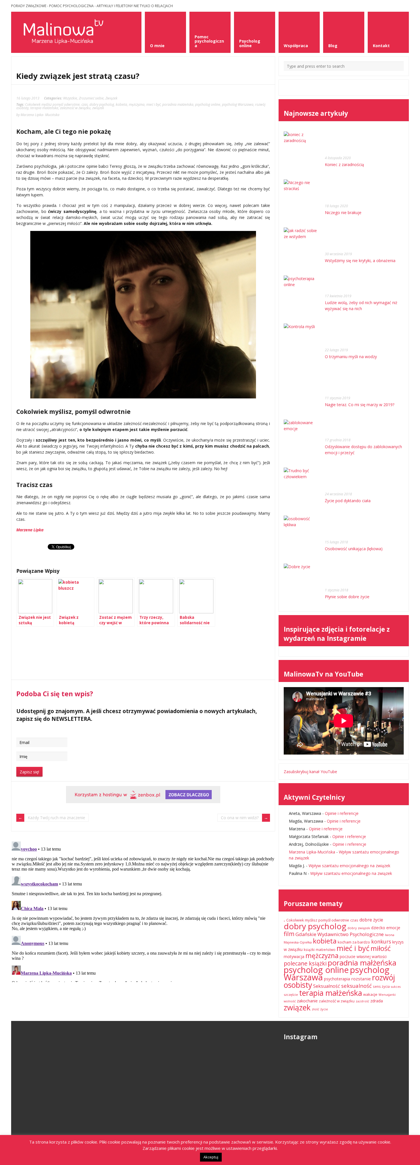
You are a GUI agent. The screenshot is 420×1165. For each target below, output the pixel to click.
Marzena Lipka (29, 529)
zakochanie (307, 1001)
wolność (290, 1001)
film (289, 934)
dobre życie (371, 920)
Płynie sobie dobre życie (347, 596)
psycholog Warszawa (237, 104)
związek (98, 107)
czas (84, 104)
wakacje (370, 994)
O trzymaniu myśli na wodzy (351, 356)
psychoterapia (337, 979)
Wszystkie (70, 98)
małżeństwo (325, 949)
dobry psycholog (101, 104)
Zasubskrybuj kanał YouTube (310, 771)
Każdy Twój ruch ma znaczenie (56, 817)
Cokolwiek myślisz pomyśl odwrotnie (52, 104)
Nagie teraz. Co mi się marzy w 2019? (359, 404)
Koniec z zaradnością (344, 164)
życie (324, 1009)
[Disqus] (143, 910)
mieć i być (153, 104)
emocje (393, 927)
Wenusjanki (387, 995)
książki (309, 949)
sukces (396, 987)
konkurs (381, 941)
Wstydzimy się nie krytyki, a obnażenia (360, 260)
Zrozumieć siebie (91, 98)
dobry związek (358, 928)
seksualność (356, 985)
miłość (381, 948)
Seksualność (326, 986)
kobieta (121, 104)
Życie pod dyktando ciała (348, 500)
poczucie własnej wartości (363, 956)
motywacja (294, 956)
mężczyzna (137, 104)
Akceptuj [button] (210, 1157)
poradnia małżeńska (177, 104)
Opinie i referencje (342, 813)
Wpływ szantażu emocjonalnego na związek (349, 865)
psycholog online (207, 104)
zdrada (376, 1001)
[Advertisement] (62, 659)
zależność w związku (75, 107)
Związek (111, 98)
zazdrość (362, 1001)
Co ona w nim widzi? (240, 817)
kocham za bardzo (354, 942)
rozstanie (361, 979)
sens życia (381, 986)
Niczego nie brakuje (343, 212)
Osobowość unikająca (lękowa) (354, 548)
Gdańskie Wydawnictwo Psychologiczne (339, 934)
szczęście (291, 994)
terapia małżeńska (44, 107)
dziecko (378, 927)
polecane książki (305, 963)
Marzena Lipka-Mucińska (312, 852)
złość (315, 1009)
